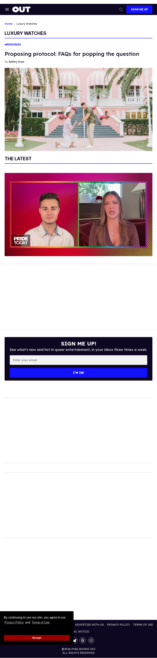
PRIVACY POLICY (118, 624)
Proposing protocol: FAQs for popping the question (72, 53)
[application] (78, 214)
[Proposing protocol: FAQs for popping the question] (78, 109)
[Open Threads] (83, 640)
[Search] (121, 9)
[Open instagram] (91, 640)
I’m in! (78, 373)
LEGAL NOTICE (78, 631)
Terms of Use (40, 622)
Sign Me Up (139, 9)
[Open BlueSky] (74, 640)
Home (8, 23)
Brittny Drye (16, 61)
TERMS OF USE (143, 624)
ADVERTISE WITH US (89, 624)
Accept (36, 637)
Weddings (13, 44)
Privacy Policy (14, 622)
